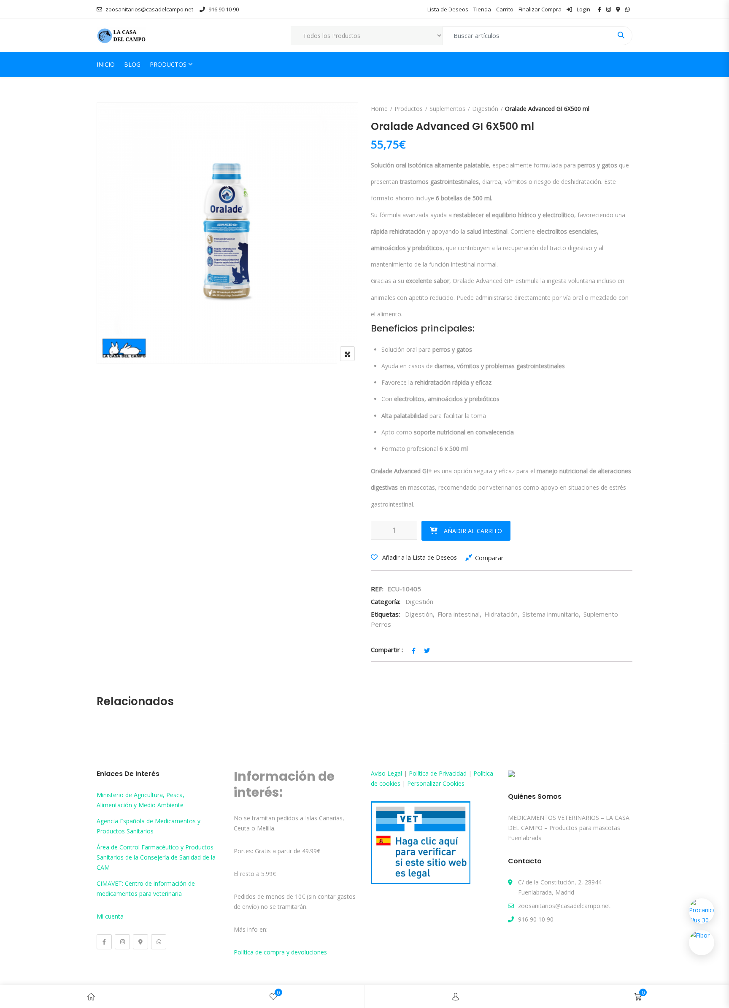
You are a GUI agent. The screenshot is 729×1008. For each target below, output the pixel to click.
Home (379, 109)
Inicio (106, 64)
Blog (132, 64)
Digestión (485, 109)
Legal (394, 773)
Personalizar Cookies (435, 783)
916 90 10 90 (223, 9)
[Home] (91, 996)
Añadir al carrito (473, 531)
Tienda (482, 9)
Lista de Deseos (447, 9)
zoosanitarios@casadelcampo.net (149, 9)
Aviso (379, 773)
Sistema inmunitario (550, 614)
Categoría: (385, 601)
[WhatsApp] (158, 941)
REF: (377, 589)
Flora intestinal (458, 614)
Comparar (489, 557)
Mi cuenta (110, 916)
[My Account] (455, 996)
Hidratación (501, 614)
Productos (168, 64)
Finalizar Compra (540, 9)
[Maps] (140, 941)
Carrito (504, 9)
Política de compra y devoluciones (280, 952)
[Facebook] (104, 941)
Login (582, 9)
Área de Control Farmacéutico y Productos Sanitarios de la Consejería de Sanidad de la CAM (156, 857)
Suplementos (447, 109)
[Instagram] (122, 941)
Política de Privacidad (438, 773)
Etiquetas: (385, 614)
